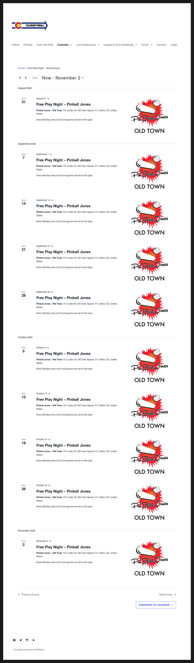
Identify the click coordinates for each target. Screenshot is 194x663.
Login (174, 44)
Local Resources (86, 44)
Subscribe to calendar (154, 604)
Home (15, 44)
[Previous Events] (20, 78)
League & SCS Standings (118, 44)
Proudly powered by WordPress (29, 649)
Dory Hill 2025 (45, 44)
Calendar (63, 44)
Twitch (145, 44)
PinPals (27, 44)
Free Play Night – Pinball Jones (63, 104)
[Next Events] (26, 78)
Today (34, 77)
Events (21, 68)
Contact (161, 44)
